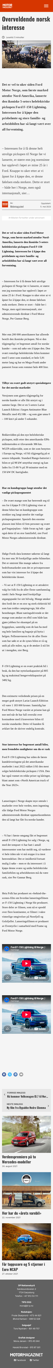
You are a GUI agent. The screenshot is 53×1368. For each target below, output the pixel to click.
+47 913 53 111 (31, 1296)
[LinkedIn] (15, 1074)
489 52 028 (34, 1319)
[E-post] (21, 1074)
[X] (10, 1074)
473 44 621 (35, 1315)
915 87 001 (35, 1347)
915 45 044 (34, 1341)
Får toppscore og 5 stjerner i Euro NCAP (23, 1266)
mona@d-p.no (26, 1305)
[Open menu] (46, 6)
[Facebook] (4, 1074)
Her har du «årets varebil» (21, 1213)
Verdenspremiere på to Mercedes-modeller (19, 1159)
